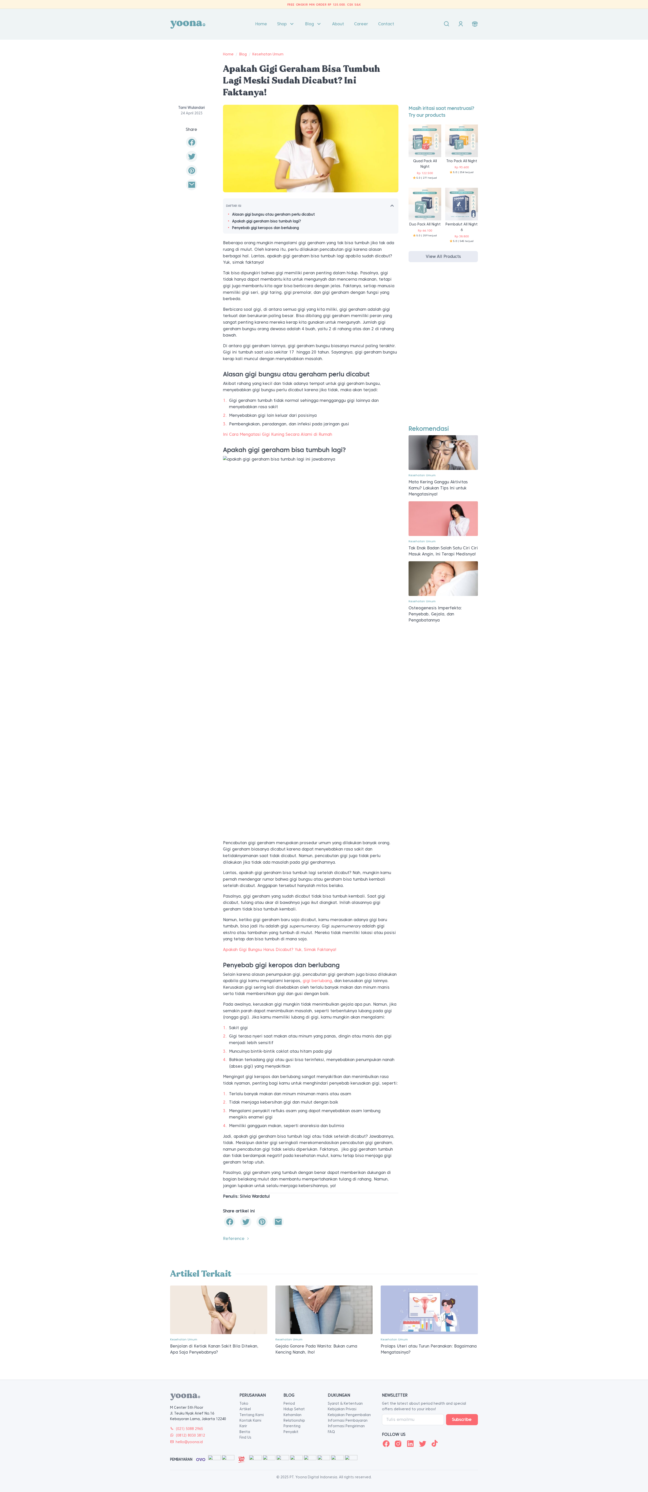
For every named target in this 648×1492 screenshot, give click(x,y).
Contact (386, 24)
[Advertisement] (443, 348)
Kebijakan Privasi (342, 1409)
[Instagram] (398, 1444)
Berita (244, 1432)
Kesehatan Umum (268, 54)
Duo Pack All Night (425, 224)
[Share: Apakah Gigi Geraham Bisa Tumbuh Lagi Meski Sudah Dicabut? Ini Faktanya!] (191, 142)
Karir (243, 1426)
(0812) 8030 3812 (190, 1435)
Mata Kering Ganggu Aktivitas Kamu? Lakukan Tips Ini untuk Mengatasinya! (438, 488)
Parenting (292, 1426)
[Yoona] (188, 24)
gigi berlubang (317, 980)
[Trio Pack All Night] (461, 140)
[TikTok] (435, 1444)
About (338, 24)
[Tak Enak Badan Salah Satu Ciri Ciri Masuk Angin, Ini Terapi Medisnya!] (443, 518)
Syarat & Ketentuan (345, 1403)
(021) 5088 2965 (189, 1429)
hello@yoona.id (189, 1442)
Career (361, 24)
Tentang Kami (251, 1415)
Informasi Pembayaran (348, 1420)
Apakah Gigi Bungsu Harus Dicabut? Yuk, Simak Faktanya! (279, 949)
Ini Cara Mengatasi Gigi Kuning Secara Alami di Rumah (277, 434)
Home (261, 24)
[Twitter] (422, 1444)
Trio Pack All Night (461, 161)
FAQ (331, 1432)
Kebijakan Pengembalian (349, 1415)
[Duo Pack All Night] (425, 203)
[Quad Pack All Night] (425, 140)
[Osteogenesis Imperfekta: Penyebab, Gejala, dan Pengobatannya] (443, 578)
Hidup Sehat (294, 1409)
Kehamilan (292, 1415)
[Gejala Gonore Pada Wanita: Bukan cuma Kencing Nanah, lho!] (324, 1309)
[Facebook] (386, 1444)
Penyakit (291, 1432)
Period (289, 1403)
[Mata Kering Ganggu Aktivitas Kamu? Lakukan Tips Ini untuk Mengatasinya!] (443, 452)
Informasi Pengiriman (346, 1426)
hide (392, 205)
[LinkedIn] (410, 1444)
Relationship (294, 1420)
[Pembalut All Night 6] (461, 203)
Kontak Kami (250, 1420)
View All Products (443, 256)
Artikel (245, 1409)
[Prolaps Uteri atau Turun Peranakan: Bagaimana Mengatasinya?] (429, 1309)
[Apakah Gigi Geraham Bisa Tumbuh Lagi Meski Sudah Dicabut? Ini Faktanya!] (191, 184)
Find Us (245, 1437)
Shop (282, 24)
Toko (243, 1403)
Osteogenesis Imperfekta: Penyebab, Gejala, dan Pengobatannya (435, 614)
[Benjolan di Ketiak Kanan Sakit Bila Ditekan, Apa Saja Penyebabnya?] (218, 1309)
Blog (309, 24)
